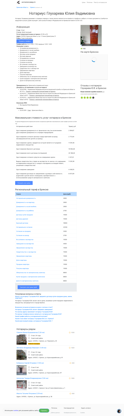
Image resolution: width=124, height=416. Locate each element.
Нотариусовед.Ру (29, 2)
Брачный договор (22, 223)
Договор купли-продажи (24, 215)
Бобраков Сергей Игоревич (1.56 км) (30, 363)
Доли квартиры (21, 260)
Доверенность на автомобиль (26, 206)
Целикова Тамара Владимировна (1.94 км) (32, 378)
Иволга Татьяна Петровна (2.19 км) (30, 393)
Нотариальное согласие (24, 227)
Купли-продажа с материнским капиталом (30, 277)
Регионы (89, 2)
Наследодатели (69, 408)
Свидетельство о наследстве (26, 252)
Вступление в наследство (24, 239)
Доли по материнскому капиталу (27, 281)
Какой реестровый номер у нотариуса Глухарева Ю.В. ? (33, 321)
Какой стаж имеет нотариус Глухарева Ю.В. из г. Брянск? (34, 318)
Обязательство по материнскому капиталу (30, 272)
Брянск (32, 7)
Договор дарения (22, 219)
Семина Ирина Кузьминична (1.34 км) (31, 332)
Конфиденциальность (70, 412)
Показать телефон (25, 41)
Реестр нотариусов (100, 2)
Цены (83, 2)
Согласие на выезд (22, 235)
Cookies (82, 412)
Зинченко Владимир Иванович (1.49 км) (31, 348)
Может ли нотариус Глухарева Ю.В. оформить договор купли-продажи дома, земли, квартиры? (43, 297)
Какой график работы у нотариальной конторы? (31, 316)
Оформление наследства (24, 248)
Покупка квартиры (22, 268)
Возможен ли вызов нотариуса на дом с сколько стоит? (34, 307)
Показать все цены (24, 183)
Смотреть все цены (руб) (28, 287)
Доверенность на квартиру (25, 202)
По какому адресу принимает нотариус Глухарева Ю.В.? (34, 312)
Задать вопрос (86, 408)
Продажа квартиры (22, 264)
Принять (44, 410)
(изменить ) (38, 7)
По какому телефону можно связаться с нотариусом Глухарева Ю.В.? (38, 314)
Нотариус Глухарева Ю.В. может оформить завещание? (34, 309)
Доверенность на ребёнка (25, 210)
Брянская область (22, 7)
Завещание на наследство (25, 243)
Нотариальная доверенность (26, 198)
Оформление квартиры (24, 256)
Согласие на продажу (23, 231)
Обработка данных (54, 412)
